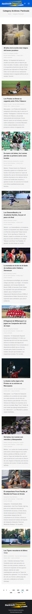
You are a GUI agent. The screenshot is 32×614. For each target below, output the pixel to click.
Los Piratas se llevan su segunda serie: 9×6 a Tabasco (15, 100)
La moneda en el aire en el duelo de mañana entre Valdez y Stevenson (16, 268)
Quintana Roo (16, 161)
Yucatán (16, 53)
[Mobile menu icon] (28, 3)
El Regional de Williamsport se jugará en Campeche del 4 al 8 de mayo (15, 323)
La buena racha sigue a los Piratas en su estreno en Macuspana (14, 383)
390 (19, 592)
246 (11, 592)
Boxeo (5, 53)
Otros (10, 497)
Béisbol (5, 104)
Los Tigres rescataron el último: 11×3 (16, 552)
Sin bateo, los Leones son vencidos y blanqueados (13, 438)
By (9, 55)
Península (10, 161)
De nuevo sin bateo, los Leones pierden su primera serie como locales (15, 155)
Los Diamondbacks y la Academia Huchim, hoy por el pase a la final (15, 215)
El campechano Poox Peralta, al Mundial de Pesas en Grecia (15, 493)
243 (18, 590)
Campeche (10, 328)
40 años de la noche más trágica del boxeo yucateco (16, 49)
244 (22, 590)
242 (13, 590)
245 (27, 590)
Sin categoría (10, 53)
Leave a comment (8, 57)
